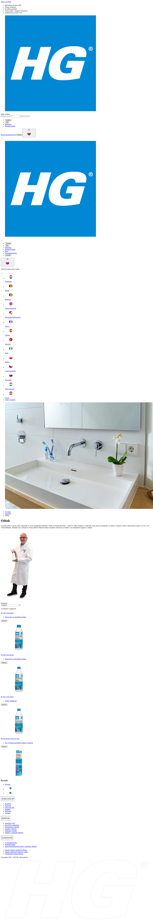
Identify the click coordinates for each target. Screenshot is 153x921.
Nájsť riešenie (5, 114)
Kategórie (4, 603)
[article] (76, 632)
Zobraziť (4, 621)
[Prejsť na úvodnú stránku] (76, 63)
